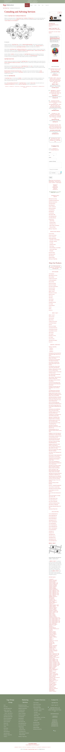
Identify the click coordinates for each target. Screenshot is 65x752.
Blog (39, 5)
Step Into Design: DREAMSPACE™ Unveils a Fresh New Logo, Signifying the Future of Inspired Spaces (55, 462)
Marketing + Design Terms (53, 228)
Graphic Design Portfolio (52, 238)
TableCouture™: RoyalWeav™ (52, 679)
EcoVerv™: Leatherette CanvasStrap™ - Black (54, 617)
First (49, 155)
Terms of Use (6, 729)
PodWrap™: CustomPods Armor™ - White (54, 654)
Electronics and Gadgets (52, 326)
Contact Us (47, 5)
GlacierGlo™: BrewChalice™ (52, 632)
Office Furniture (51, 299)
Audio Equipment (51, 273)
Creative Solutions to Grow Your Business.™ (32, 744)
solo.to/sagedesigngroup (52, 523)
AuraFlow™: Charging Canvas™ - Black (54, 590)
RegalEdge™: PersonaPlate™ (52, 667)
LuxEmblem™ (51, 639)
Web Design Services (53, 223)
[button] (50, 50)
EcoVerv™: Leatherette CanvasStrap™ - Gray (54, 619)
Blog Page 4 (51, 351)
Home (5, 705)
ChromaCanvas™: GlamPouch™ (53, 600)
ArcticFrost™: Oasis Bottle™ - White (53, 583)
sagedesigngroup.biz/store (41, 86)
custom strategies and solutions (21, 46)
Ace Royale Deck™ (51, 579)
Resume (59, 31)
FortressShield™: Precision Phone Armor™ (54, 628)
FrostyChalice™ (51, 629)
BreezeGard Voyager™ (51, 597)
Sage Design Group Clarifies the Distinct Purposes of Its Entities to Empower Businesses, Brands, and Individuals (55, 466)
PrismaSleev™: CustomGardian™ (53, 666)
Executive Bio (51, 31)
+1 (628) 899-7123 (55, 148)
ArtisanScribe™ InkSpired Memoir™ (53, 589)
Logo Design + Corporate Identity (55, 239)
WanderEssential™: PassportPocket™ (53, 688)
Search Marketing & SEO (52, 216)
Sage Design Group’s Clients (8, 716)
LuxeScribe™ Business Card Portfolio (53, 640)
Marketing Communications (22, 708)
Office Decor (51, 297)
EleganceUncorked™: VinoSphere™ (53, 624)
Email (50, 157)
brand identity (21, 72)
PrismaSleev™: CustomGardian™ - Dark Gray (54, 663)
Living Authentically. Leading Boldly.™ (55, 29)
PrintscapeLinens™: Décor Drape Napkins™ (54, 657)
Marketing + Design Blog (52, 346)
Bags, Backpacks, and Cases (53, 275)
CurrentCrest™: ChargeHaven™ (53, 609)
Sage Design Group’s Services (9, 58)
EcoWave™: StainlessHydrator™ (53, 623)
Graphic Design (52, 220)
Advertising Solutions (52, 203)
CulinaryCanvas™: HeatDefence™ (53, 607)
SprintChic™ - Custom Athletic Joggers (53, 674)
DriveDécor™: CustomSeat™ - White (53, 612)
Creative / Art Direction (52, 206)
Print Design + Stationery (53, 241)
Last (53, 155)
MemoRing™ (50, 644)
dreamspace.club (29, 2)
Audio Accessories (51, 316)
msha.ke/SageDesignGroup (53, 515)
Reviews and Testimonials (8, 718)
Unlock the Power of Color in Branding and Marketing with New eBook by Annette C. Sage (55, 458)
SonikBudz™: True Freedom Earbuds (53, 673)
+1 (54, 716)
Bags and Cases (51, 319)
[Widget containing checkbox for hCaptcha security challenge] (55, 173)
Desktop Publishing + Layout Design (55, 247)
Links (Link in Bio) (7, 733)
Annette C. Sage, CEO (54, 705)
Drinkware (50, 324)
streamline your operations (22, 50)
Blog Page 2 (51, 348)
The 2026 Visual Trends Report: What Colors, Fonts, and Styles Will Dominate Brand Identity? (55, 383)
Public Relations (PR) (52, 214)
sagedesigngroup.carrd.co (52, 520)
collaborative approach (39, 45)
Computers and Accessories (53, 278)
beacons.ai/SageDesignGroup (53, 513)
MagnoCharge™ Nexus (52, 643)
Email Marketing (51, 211)
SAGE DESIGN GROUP (55, 71)
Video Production (51, 255)
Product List (50, 310)
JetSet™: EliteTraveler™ (52, 635)
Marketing (26, 5)
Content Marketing (21, 716)
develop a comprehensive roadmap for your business (12, 62)
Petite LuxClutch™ (51, 651)
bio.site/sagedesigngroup (52, 529)
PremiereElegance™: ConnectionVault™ (53, 655)
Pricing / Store (6, 723)
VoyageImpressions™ (51, 686)
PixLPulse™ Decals (51, 652)
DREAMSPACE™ (55, 95)
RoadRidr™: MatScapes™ (52, 668)
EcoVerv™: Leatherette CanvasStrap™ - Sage (54, 620)
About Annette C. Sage (7, 711)
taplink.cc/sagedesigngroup (53, 521)
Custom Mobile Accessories (53, 330)
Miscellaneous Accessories (53, 292)
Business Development (52, 208)
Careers (5, 726)
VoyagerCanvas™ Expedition (52, 687)
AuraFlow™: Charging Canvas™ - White (54, 594)
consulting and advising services (21, 49)
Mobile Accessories (52, 294)
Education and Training (52, 283)
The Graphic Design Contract (53, 498)
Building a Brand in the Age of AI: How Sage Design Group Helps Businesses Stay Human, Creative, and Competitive (55, 394)
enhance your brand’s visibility (39, 50)
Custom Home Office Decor (53, 327)
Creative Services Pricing (52, 235)
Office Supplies (51, 300)
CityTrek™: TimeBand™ (52, 601)
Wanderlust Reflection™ (52, 690)
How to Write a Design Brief (53, 501)
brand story (40, 72)
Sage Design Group (11, 15)
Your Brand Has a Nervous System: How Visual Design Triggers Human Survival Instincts (55, 354)
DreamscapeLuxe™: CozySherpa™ (53, 610)
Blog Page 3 (51, 349)
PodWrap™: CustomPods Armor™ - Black (54, 653)
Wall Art (50, 308)
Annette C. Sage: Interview (8, 713)
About (35, 5)
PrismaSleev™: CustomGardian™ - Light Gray (54, 664)
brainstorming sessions (34, 55)
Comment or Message (52, 161)
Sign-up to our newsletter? (54, 169)
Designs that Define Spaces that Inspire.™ (55, 96)
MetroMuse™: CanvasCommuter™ (53, 645)
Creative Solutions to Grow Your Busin (11, 20)
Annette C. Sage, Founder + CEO (54, 28)
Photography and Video (52, 302)
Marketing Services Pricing (53, 198)
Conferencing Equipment (52, 280)
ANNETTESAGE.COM (55, 119)
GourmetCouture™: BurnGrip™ (53, 634)
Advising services (31, 18)
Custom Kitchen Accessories (53, 329)
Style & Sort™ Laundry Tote (52, 675)
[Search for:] (55, 12)
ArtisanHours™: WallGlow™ (52, 587)
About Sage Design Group (8, 708)
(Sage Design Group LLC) (34, 749)
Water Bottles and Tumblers (53, 340)
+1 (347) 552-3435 (54, 717)
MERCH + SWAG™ (55, 84)
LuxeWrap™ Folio (51, 641)
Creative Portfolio (51, 233)
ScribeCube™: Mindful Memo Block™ (53, 669)
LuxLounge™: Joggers (51, 642)
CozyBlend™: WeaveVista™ (52, 606)
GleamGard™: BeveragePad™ (52, 633)
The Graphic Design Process (53, 499)
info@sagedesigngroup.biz (8, 0)
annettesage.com (35, 0)
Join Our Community (7, 721)
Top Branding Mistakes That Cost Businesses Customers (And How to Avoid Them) (55, 430)
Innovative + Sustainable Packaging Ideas (55, 485)
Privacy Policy (6, 728)
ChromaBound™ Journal (52, 599)
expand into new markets (30, 50)
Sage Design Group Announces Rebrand (55, 488)
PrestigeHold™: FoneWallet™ (52, 656)
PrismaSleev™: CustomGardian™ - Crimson (54, 662)
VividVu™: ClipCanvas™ (52, 685)
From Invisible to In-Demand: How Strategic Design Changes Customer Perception (54, 363)
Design (31, 5)
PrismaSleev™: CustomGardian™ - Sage (54, 665)
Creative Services (51, 219)
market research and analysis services (17, 67)
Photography (51, 250)
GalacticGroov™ (51, 630)
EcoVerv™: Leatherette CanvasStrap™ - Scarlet (54, 621)
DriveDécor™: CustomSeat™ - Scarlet (53, 611)
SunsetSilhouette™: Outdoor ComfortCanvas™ (54, 677)
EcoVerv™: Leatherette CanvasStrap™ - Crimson (54, 618)
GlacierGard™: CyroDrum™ (52, 631)
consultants (17, 19)
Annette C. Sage (27, 749)
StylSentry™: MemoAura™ (52, 676)
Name (50, 152)
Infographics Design (53, 244)
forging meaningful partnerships (27, 44)
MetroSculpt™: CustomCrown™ (53, 646)
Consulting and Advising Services (20, 15)
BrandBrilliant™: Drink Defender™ (53, 596)
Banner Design (36, 715)
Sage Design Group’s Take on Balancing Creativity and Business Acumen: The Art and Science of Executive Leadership (55, 477)
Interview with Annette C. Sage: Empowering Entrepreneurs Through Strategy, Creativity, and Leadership (54, 470)
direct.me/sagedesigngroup (53, 524)
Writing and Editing (52, 257)
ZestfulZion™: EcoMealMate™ (52, 691)
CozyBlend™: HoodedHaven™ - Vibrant (54, 605)
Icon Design (36, 712)
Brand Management (52, 205)
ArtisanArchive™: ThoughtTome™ (53, 584)
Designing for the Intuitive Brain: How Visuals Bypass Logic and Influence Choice (54, 387)
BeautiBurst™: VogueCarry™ (52, 595)
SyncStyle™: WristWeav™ (52, 678)
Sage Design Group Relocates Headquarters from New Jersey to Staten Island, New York (55, 426)
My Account (5, 706)
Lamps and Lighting (52, 289)
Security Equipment (52, 305)
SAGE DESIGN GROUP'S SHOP (55, 130)
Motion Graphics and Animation (54, 225)
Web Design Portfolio (52, 254)
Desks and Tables (51, 281)
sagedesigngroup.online (34, 2)
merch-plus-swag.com (29, 1)
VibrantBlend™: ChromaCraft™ (53, 684)
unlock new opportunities (22, 84)
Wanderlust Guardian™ (52, 689)
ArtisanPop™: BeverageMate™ (52, 588)
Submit (51, 177)
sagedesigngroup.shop (35, 1)
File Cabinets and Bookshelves (53, 286)
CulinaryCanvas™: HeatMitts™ (52, 608)
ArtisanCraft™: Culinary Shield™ (53, 585)
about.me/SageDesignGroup (53, 526)
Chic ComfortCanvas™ (52, 598)
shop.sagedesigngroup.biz (35, 86)
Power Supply (51, 303)
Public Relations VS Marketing (53, 504)
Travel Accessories (51, 338)
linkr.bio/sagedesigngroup (53, 518)
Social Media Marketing (52, 217)
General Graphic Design (53, 249)
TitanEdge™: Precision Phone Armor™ (53, 680)
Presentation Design (52, 222)
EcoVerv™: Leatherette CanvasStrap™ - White (54, 622)
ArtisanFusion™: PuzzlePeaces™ (53, 586)
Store (42, 5)
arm (31, 66)
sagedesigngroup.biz (30, 0)
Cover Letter (55, 31)
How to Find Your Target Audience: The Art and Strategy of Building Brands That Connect (55, 406)
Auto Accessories (51, 318)
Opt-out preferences (7, 731)
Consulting (25, 18)
